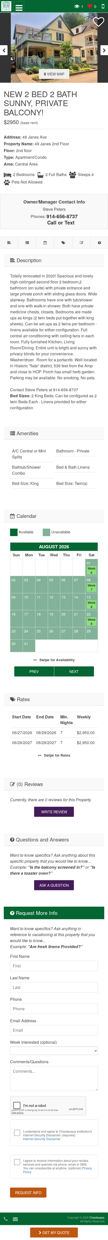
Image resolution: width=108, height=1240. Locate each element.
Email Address (23, 1021)
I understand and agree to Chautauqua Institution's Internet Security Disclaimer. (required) (57, 1135)
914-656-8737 (62, 216)
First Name (20, 956)
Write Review (54, 811)
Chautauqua (96, 1217)
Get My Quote (55, 1232)
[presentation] (4, 50)
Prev (34, 671)
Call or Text (61, 222)
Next (74, 671)
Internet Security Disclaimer (42, 1139)
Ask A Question (54, 885)
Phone (16, 999)
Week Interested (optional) (33, 1042)
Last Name (19, 978)
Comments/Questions (29, 1061)
